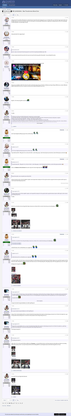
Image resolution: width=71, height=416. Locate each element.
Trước (5, 14)
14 (11, 14)
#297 (67, 305)
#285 (67, 82)
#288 (67, 129)
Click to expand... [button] (40, 123)
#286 (67, 96)
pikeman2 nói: (14, 162)
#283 (67, 46)
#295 (67, 250)
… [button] (8, 14)
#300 (67, 374)
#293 (67, 202)
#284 (67, 60)
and (17, 230)
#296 (67, 289)
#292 (67, 188)
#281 (67, 17)
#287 (67, 110)
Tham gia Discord (11, 5)
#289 (67, 144)
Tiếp (17, 14)
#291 (67, 173)
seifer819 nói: (14, 146)
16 (15, 14)
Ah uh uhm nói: (15, 49)
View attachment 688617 (16, 243)
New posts (4, 7)
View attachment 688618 (16, 244)
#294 (67, 234)
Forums (4, 5)
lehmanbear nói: (15, 308)
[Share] (65, 17)
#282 (67, 31)
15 (13, 14)
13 (10, 14)
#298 (67, 321)
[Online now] (6, 115)
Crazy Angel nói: (15, 191)
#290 (67, 159)
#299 (67, 335)
